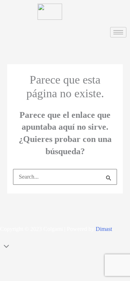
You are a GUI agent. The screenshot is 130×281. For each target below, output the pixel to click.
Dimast (104, 229)
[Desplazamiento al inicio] (65, 247)
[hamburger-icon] (118, 32)
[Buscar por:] (65, 177)
